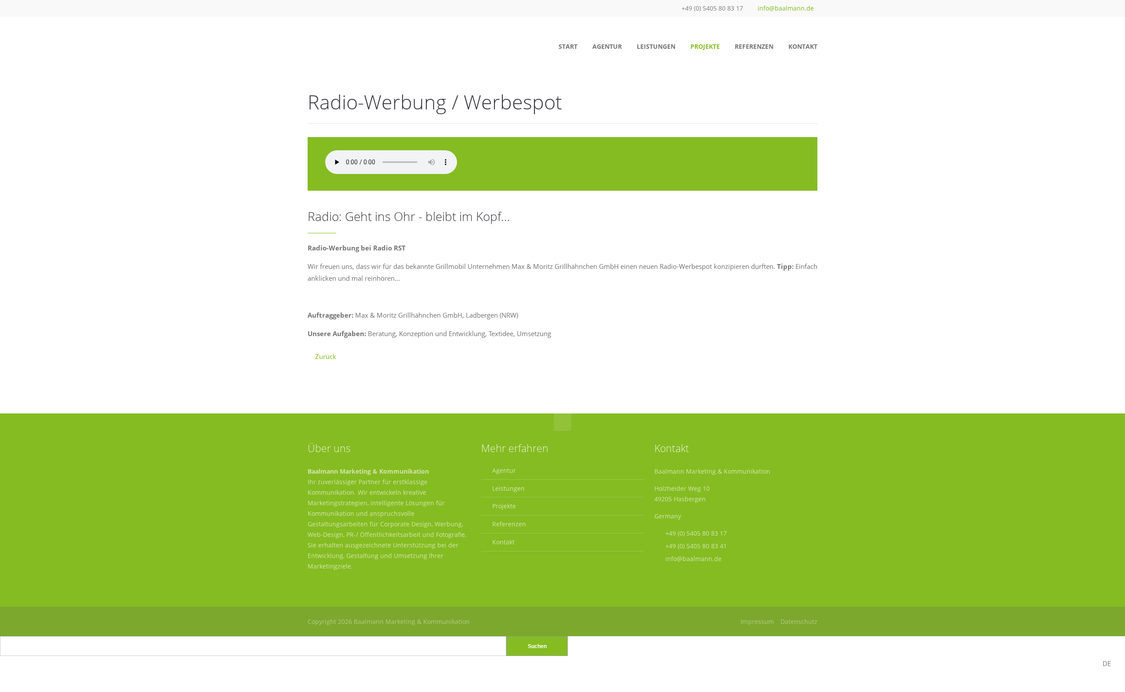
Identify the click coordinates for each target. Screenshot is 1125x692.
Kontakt (503, 542)
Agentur (504, 470)
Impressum (757, 621)
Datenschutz (798, 621)
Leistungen (508, 488)
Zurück (325, 356)
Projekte (504, 506)
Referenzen (509, 524)
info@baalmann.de (786, 8)
